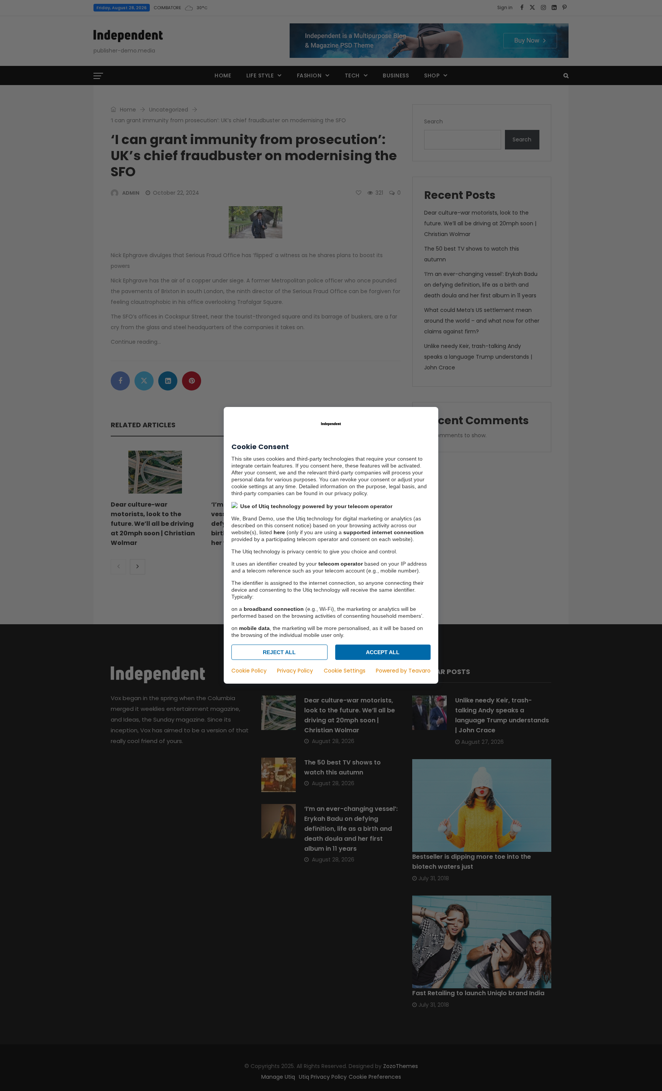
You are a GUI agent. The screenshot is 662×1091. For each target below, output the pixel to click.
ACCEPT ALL (383, 653)
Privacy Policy (295, 671)
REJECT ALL (279, 653)
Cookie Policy (249, 671)
